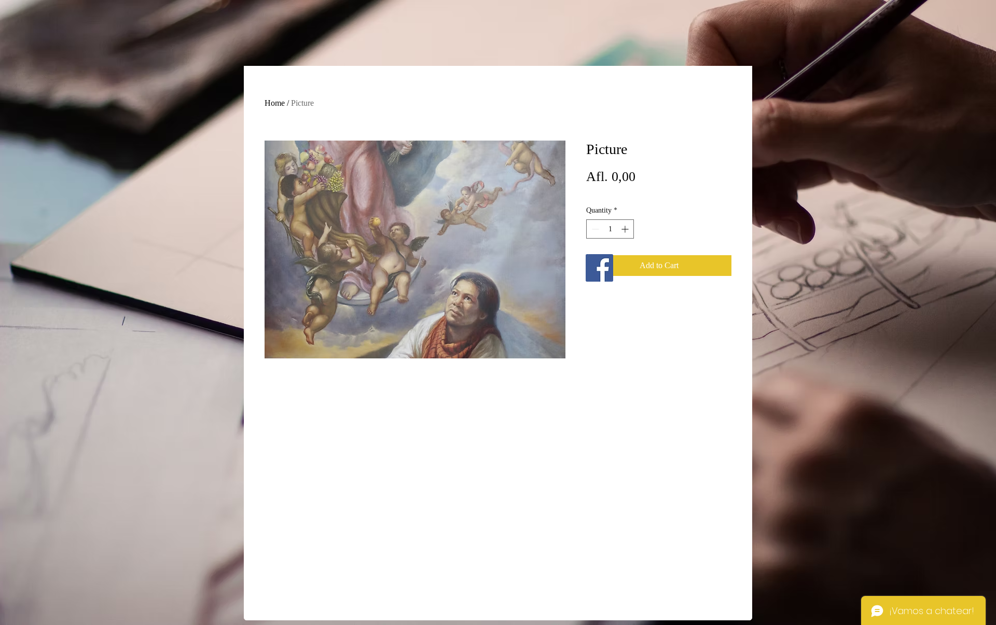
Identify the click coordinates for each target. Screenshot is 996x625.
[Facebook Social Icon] (599, 268)
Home (275, 103)
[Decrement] (594, 229)
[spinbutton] (610, 229)
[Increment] (625, 229)
